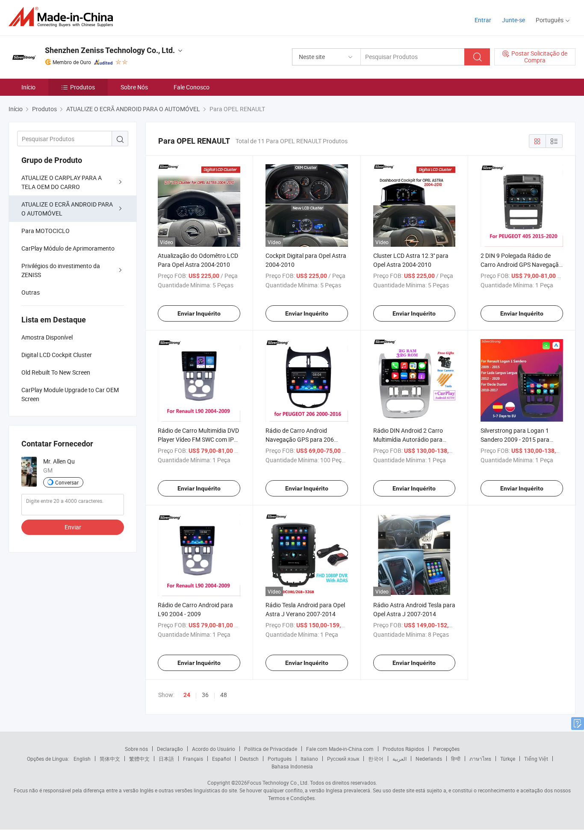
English (82, 758)
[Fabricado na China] (63, 17)
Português (280, 758)
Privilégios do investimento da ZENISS (60, 270)
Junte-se (513, 20)
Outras (30, 292)
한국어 (375, 758)
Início (28, 87)
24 (186, 694)
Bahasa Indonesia (292, 766)
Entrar (483, 20)
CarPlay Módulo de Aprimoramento (68, 248)
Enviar (73, 527)
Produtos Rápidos (403, 748)
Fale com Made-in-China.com (340, 748)
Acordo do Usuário (213, 748)
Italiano (309, 758)
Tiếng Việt (536, 758)
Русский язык (343, 758)
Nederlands (429, 758)
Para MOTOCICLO (45, 231)
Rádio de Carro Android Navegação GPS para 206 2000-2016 (299, 439)
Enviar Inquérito (199, 313)
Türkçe (507, 758)
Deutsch (249, 758)
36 (205, 695)
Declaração (170, 748)
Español (221, 758)
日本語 (166, 758)
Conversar (67, 482)
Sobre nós (136, 748)
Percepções (446, 748)
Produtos (82, 87)
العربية (399, 758)
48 (223, 695)
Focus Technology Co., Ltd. (278, 782)
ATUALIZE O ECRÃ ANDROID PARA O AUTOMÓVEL (67, 208)
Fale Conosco (191, 87)
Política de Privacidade (270, 748)
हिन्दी (455, 758)
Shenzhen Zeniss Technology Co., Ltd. (110, 50)
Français (193, 758)
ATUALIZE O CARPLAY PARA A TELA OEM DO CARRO (61, 182)
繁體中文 (139, 758)
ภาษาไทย (480, 758)
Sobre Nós (134, 87)
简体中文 (110, 758)
